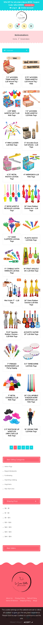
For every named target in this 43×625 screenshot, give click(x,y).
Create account (26, 8)
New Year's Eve (9, 489)
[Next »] (31, 448)
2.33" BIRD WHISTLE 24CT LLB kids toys (11, 113)
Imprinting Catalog (11, 480)
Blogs (35, 601)
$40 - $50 (8, 536)
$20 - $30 (8, 527)
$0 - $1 (7, 508)
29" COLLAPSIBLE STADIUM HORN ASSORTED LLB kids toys (31, 398)
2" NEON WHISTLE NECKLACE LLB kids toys (12, 208)
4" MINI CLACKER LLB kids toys (11, 144)
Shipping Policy (25, 601)
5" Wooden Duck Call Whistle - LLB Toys (31, 145)
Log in (14, 8)
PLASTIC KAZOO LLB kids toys (31, 239)
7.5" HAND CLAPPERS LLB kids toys (12, 239)
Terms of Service (12, 601)
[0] (16, 26)
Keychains (8, 484)
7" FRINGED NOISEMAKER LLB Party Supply (12, 366)
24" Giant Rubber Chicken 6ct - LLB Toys (31, 208)
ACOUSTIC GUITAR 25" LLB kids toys (31, 333)
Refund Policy (32, 598)
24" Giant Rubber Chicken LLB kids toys (31, 302)
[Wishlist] (10, 26)
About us (9, 598)
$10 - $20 (8, 522)
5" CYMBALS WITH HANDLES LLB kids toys (11, 271)
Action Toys (8, 466)
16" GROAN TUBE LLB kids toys (31, 430)
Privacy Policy (20, 598)
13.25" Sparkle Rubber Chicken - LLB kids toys (12, 334)
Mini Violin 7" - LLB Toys (11, 301)
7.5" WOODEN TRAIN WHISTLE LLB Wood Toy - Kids (11, 80)
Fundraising (8, 475)
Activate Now (29, 5)
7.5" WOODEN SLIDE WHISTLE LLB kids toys (31, 113)
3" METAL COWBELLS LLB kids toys (12, 397)
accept (28, 622)
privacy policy (16, 622)
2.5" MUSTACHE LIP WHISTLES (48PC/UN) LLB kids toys (11, 432)
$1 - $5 (7, 513)
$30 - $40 (8, 532)
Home (15, 39)
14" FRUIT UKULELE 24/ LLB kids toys (31, 270)
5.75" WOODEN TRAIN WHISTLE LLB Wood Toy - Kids (31, 80)
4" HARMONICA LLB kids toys (31, 175)
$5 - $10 (7, 518)
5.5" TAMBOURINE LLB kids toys (31, 365)
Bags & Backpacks (11, 471)
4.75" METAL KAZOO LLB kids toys (11, 176)
